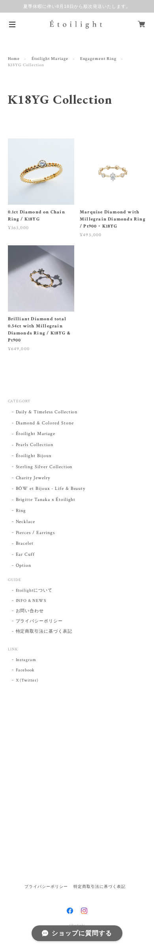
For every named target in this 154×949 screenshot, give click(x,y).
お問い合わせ (30, 611)
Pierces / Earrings (35, 533)
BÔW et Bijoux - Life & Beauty (51, 488)
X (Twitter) (27, 680)
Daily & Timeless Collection (47, 412)
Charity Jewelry (33, 478)
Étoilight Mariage (50, 59)
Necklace (26, 522)
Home (14, 59)
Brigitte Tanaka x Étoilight (46, 500)
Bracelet (25, 543)
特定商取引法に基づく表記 (44, 631)
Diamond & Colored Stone (45, 423)
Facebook (25, 670)
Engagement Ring (98, 59)
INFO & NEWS (31, 600)
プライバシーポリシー (39, 621)
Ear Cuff (25, 554)
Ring (21, 511)
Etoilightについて (34, 590)
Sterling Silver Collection (44, 467)
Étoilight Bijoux (33, 456)
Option (24, 565)
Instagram (26, 660)
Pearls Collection (34, 445)
